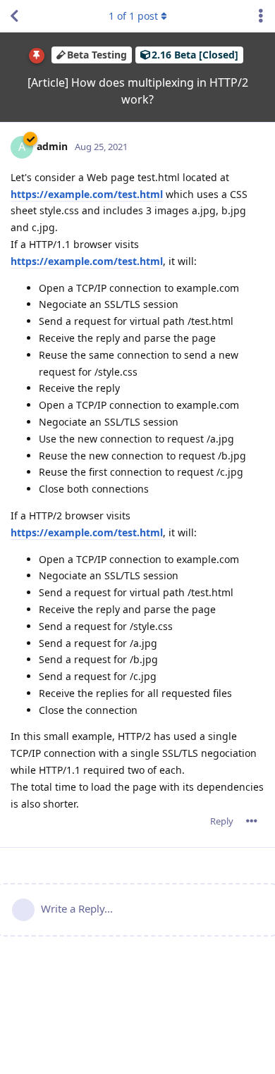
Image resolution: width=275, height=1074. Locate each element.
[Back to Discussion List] (14, 16)
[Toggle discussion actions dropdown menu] (261, 16)
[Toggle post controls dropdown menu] (251, 821)
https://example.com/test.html (87, 194)
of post (133, 16)
